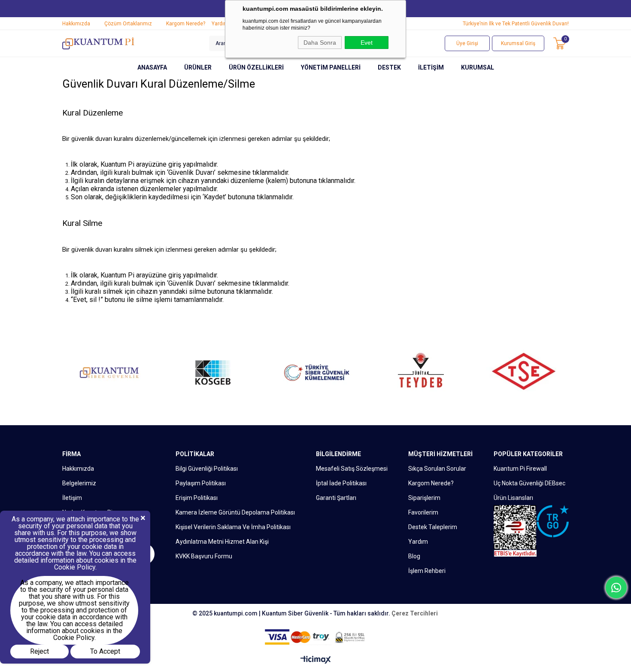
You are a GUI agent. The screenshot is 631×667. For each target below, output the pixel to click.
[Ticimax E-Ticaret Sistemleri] (315, 660)
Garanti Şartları (336, 497)
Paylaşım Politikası (201, 483)
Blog (414, 556)
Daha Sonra (319, 42)
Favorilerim (423, 512)
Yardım (220, 24)
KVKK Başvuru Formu (204, 556)
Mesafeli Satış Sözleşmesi (352, 468)
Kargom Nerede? (185, 24)
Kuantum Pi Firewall (520, 468)
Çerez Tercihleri (414, 613)
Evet (367, 42)
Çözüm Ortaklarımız (128, 24)
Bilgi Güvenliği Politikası (207, 468)
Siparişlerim (424, 497)
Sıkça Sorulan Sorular (437, 468)
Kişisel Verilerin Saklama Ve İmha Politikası (233, 527)
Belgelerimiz (79, 483)
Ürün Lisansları (513, 497)
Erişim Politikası (197, 497)
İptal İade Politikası (341, 483)
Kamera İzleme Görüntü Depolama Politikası (235, 512)
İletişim (72, 497)
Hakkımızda (76, 24)
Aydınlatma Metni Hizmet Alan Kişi (222, 541)
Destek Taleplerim (432, 527)
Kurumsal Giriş (518, 43)
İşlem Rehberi (427, 570)
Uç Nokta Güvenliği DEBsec (529, 483)
